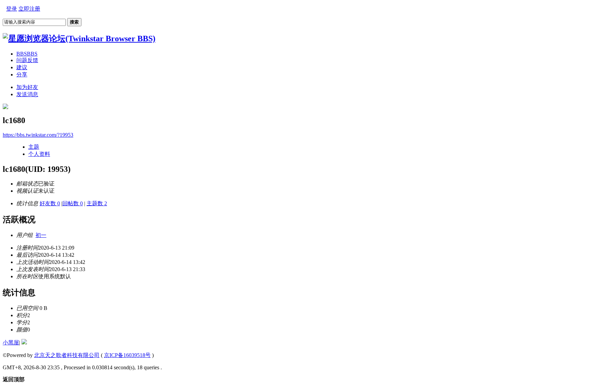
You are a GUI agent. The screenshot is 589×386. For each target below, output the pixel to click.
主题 (33, 147)
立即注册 (29, 9)
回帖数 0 (72, 203)
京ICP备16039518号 (127, 355)
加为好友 (27, 87)
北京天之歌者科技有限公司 (67, 355)
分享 (21, 74)
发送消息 (27, 94)
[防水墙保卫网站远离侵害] (24, 342)
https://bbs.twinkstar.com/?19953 (38, 135)
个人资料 (39, 154)
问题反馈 (27, 60)
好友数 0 (50, 203)
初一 (40, 235)
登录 (11, 9)
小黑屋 (11, 342)
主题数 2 (97, 203)
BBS (26, 54)
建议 (21, 67)
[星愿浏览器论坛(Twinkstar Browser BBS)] (79, 38)
